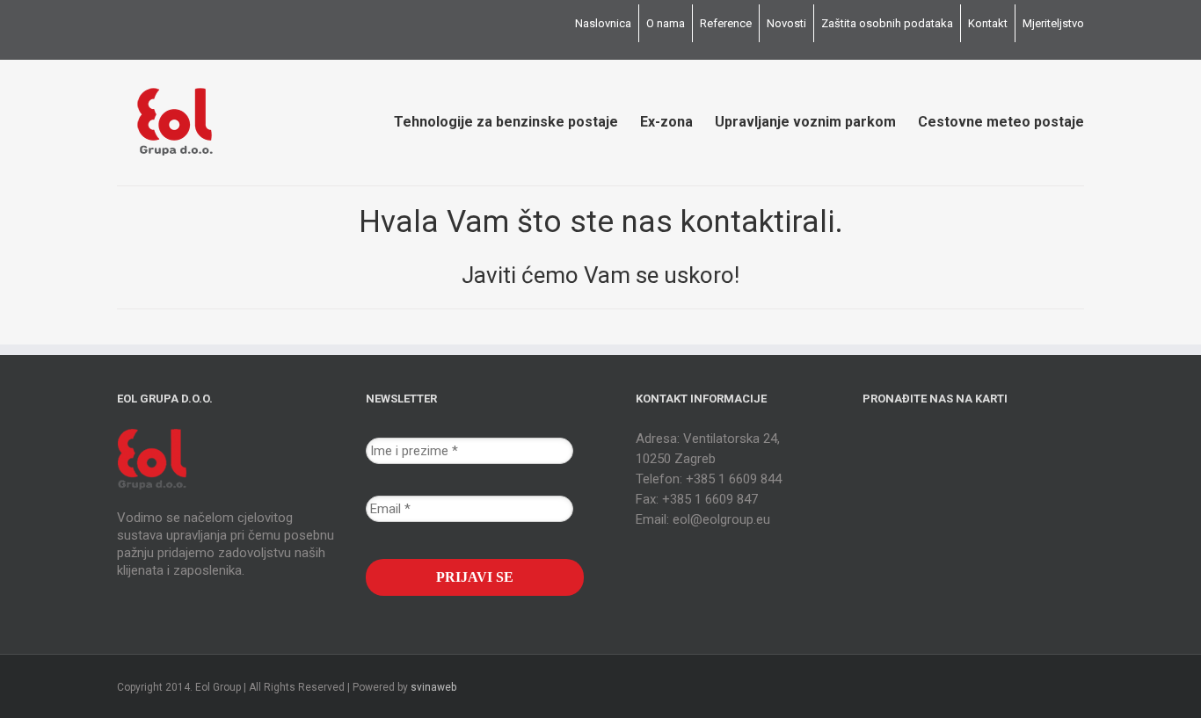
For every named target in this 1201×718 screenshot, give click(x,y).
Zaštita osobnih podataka (887, 23)
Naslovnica (603, 23)
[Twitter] (122, 24)
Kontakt (988, 23)
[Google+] (150, 24)
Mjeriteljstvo (1053, 23)
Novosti (786, 23)
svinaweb (433, 687)
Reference (726, 23)
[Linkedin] (178, 24)
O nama (665, 23)
